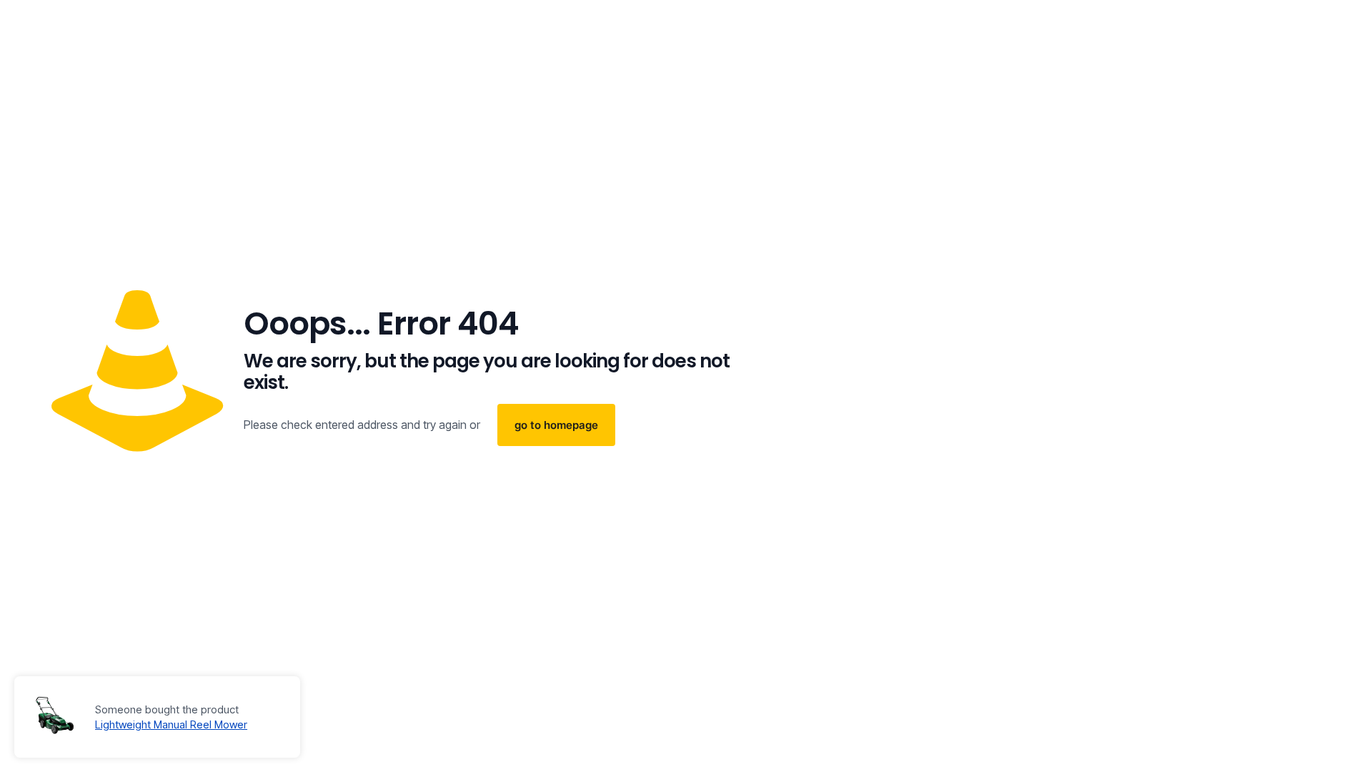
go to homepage (556, 425)
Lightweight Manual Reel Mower (171, 724)
